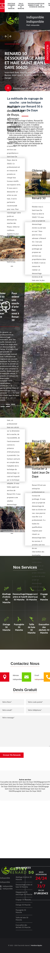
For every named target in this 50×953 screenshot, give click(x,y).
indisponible (35, 17)
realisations (47, 52)
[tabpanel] (9, 346)
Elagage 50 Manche (23, 900)
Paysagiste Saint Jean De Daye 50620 (27, 791)
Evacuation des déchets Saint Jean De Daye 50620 (19, 782)
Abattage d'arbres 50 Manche (11, 6)
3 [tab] (13, 404)
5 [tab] (8, 406)
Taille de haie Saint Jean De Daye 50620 (28, 787)
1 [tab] (3, 404)
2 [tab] (8, 404)
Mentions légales (36, 945)
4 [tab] (3, 406)
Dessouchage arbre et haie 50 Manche (31, 5)
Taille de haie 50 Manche (21, 6)
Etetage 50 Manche (41, 5)
